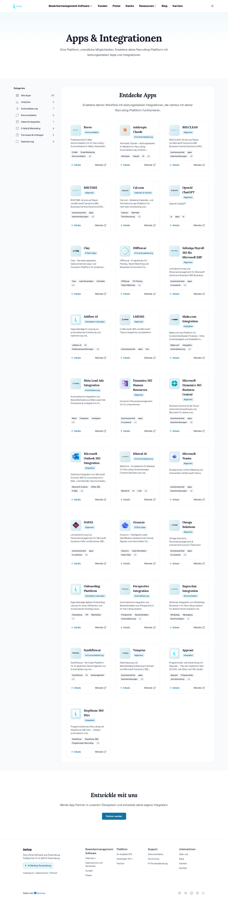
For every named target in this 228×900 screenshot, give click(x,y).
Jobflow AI (91, 316)
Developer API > (125, 858)
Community (153, 858)
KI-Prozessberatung (158, 863)
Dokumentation (155, 854)
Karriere (178, 6)
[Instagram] (197, 893)
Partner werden (114, 816)
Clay (87, 248)
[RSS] (203, 893)
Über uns (183, 854)
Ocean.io (139, 522)
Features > (90, 858)
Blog (164, 6)
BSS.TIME (90, 187)
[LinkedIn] (191, 893)
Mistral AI (140, 454)
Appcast (187, 650)
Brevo (88, 127)
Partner (53, 872)
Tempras (139, 650)
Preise (116, 6)
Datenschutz (41, 872)
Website (99, 164)
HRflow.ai (139, 248)
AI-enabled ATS (124, 854)
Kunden (102, 6)
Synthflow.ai (92, 650)
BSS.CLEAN (190, 127)
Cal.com (138, 187)
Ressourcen (146, 6)
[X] (185, 893)
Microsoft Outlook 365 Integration (92, 458)
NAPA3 (88, 522)
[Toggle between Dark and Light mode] (212, 6)
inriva (27, 849)
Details (77, 164)
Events (130, 6)
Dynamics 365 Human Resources (142, 385)
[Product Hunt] (179, 893)
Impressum (28, 872)
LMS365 (138, 316)
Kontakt (183, 868)
